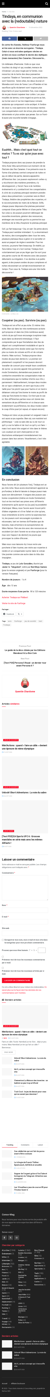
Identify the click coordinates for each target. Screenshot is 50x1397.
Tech (36, 1273)
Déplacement (7, 1302)
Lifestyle (5, 1264)
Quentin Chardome (17, 27)
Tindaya (6, 625)
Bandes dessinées (25, 1253)
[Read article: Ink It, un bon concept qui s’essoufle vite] (7, 1071)
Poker (20, 1320)
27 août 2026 (7, 752)
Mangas (21, 1260)
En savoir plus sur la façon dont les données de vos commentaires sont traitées (24, 990)
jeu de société (30, 621)
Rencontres (38, 1285)
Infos (4, 1257)
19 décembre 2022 (35, 27)
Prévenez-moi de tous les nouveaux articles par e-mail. (23, 972)
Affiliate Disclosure (18, 1383)
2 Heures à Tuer (24, 1297)
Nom (5, 905)
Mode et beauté (8, 1288)
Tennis (4, 1311)
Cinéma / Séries (24, 1265)
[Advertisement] (25, 634)
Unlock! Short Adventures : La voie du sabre (24, 792)
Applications (39, 1278)
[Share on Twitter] (25, 39)
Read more (9, 1051)
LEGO (20, 1303)
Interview (6, 1260)
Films (20, 1282)
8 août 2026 (7, 846)
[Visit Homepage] (25, 3)
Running (5, 1308)
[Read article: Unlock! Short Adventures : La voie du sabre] (25, 773)
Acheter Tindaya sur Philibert (15, 597)
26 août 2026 (7, 796)
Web (36, 1276)
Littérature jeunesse (22, 1310)
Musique (21, 1317)
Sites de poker (23, 1323)
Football (5, 1305)
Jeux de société (11, 740)
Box (3, 1269)
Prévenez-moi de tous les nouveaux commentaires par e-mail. (23, 961)
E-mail (5, 916)
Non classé (39, 1250)
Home (4, 12)
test (40, 621)
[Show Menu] (3, 4)
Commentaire (8, 873)
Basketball (6, 1299)
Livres (20, 1306)
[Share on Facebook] (9, 39)
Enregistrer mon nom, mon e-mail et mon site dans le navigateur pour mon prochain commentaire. (26, 941)
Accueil (4, 1383)
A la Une (11, 12)
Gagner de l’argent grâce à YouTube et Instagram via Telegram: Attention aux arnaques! (30, 1176)
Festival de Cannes (22, 1276)
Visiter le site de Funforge (13, 603)
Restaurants (6, 1327)
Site (36, 1256)
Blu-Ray (21, 1269)
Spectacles (38, 1269)
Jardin (4, 1279)
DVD (19, 1272)
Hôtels (4, 1324)
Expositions (38, 1266)
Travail (4, 1318)
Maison (4, 1285)
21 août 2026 (19, 1097)
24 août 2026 (19, 1086)
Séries (20, 1285)
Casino (37, 1282)
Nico (5, 1038)
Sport (4, 1296)
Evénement (6, 1254)
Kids (3, 1282)
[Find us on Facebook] (4, 1237)
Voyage (4, 1322)
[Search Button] (46, 4)
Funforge (18, 621)
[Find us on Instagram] (16, 1237)
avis (10, 621)
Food (4, 1276)
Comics (21, 1257)
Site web (5, 928)
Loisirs (21, 1250)
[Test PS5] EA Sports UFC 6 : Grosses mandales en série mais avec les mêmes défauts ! (22, 839)
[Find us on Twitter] (10, 1237)
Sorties (37, 1263)
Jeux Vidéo (8, 831)
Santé (4, 1293)
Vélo (3, 1314)
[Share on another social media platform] (40, 39)
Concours (38, 1258)
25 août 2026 (19, 1075)
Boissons (5, 1266)
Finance (5, 1273)
